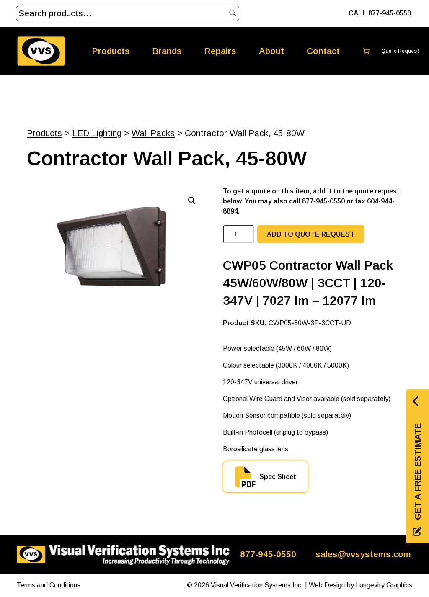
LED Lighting (96, 133)
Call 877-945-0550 (380, 13)
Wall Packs (153, 133)
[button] (191, 200)
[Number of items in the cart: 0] (385, 51)
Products (44, 133)
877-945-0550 (323, 201)
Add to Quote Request (310, 234)
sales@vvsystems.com (363, 554)
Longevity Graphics (384, 585)
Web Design (327, 585)
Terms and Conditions (48, 585)
